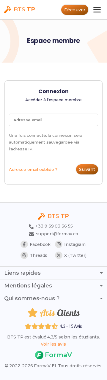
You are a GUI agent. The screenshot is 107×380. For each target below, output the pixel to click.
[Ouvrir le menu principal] (97, 9)
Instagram (75, 244)
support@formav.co (57, 233)
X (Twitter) (75, 255)
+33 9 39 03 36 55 (53, 226)
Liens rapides (22, 273)
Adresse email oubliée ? (33, 169)
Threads (38, 255)
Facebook (40, 244)
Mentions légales (28, 285)
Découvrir (74, 9)
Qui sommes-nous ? (31, 298)
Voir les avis (53, 344)
